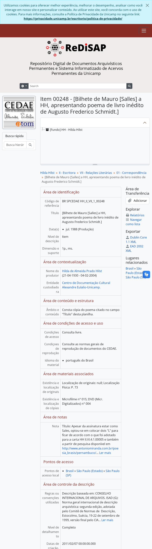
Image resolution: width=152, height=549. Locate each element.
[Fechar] (147, 5)
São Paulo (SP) (136, 277)
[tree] (95, 145)
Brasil (70, 471)
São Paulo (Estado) (90, 471)
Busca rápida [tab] (14, 136)
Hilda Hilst (47, 173)
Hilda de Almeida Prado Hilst (82, 271)
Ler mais (105, 453)
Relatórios (137, 215)
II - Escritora (67, 173)
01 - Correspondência (131, 173)
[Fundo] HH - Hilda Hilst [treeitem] (66, 130)
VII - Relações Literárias (96, 173)
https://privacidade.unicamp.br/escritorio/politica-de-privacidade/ (73, 19)
